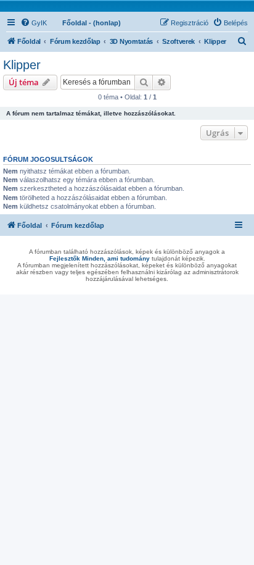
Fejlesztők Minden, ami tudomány (99, 258)
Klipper (22, 65)
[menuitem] (33, 22)
